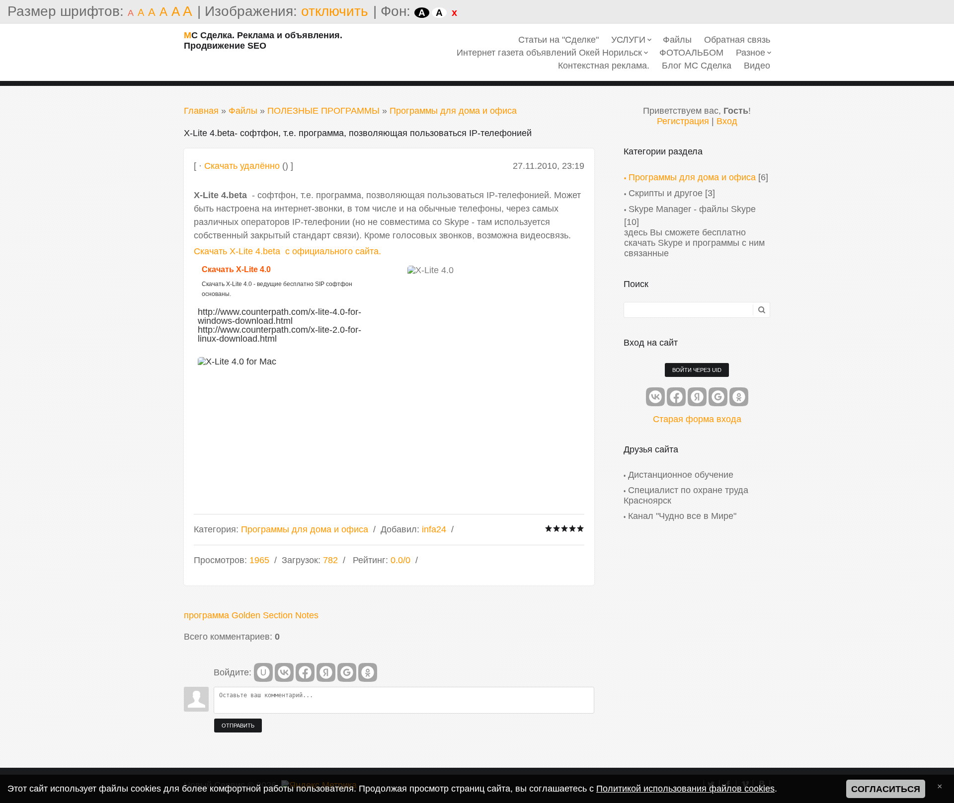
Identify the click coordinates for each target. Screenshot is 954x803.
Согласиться (885, 789)
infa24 (434, 529)
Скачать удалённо (242, 166)
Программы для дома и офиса (453, 111)
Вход (726, 121)
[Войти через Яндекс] (326, 672)
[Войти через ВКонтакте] (284, 672)
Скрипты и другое (666, 193)
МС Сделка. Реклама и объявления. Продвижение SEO (263, 40)
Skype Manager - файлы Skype (692, 209)
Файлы (243, 111)
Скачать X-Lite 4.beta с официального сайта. (287, 251)
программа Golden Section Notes (251, 615)
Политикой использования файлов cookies (685, 789)
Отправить (238, 726)
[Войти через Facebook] (305, 672)
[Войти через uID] (263, 672)
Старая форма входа (697, 419)
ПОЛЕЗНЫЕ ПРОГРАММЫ (323, 111)
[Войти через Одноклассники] (367, 672)
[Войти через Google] (346, 672)
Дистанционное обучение (680, 475)
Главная (201, 111)
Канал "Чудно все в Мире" (682, 516)
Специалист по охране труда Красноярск (686, 495)
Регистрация (683, 121)
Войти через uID (696, 370)
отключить (334, 11)
